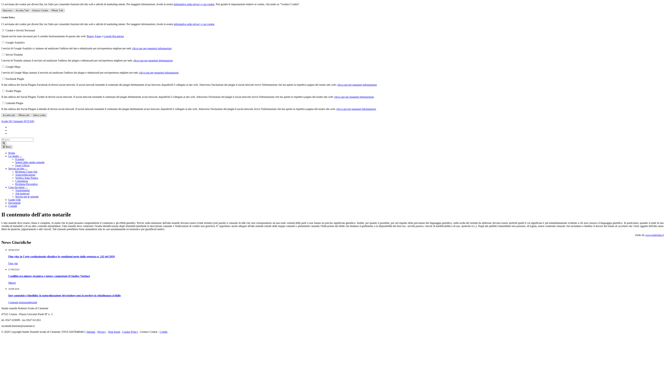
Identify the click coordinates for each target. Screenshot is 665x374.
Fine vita (13, 263)
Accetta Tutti (22, 10)
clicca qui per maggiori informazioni (152, 48)
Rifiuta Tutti (57, 10)
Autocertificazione (25, 174)
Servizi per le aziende (27, 196)
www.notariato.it (654, 235)
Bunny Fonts (94, 36)
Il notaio (19, 159)
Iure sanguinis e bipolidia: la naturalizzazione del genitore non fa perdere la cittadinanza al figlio (64, 295)
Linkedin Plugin (14, 103)
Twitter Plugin (13, 91)
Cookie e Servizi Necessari (20, 30)
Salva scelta (39, 115)
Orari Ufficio (22, 165)
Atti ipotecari (22, 193)
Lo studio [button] (13, 156)
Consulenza (21, 181)
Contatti (12, 205)
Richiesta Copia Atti (26, 171)
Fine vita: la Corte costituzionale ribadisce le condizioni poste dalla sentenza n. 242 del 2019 (61, 256)
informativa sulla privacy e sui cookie (194, 4)
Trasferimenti (22, 190)
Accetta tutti (9, 115)
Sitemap (90, 331)
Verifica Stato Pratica (26, 177)
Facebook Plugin (15, 78)
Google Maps (13, 66)
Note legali (114, 331)
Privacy (101, 331)
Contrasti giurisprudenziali (22, 302)
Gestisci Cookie (40, 10)
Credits (163, 331)
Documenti (14, 202)
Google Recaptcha (114, 36)
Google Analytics (15, 42)
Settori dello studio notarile (30, 162)
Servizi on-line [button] (16, 168)
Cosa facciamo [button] (16, 187)
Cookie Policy (130, 331)
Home (11, 153)
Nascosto (7, 10)
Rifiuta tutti (24, 115)
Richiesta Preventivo (26, 184)
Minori (12, 282)
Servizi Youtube (14, 54)
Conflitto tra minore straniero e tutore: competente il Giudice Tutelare (49, 276)
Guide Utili (14, 199)
